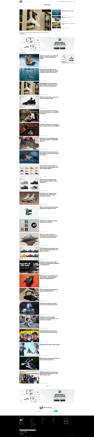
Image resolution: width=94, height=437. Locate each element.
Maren (22, 34)
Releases (63, 1)
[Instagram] (19, 422)
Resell (66, 1)
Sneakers (60, 1)
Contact (53, 420)
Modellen (31, 421)
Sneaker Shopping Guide (33, 424)
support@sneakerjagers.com (24, 431)
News (69, 1)
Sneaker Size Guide (32, 425)
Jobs (42, 421)
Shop (74, 1)
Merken (31, 420)
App (71, 1)
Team (20, 31)
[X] (22, 422)
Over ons (42, 420)
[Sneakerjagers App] (47, 44)
